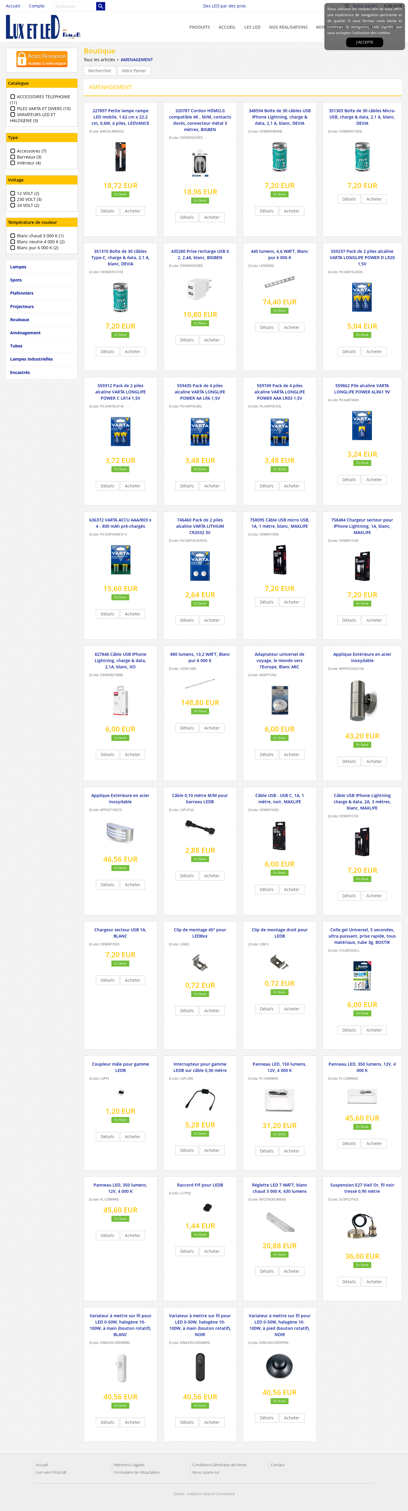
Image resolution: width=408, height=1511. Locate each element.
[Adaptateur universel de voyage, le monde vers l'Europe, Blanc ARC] (280, 719)
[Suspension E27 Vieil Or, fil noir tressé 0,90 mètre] (362, 1247)
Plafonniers (21, 293)
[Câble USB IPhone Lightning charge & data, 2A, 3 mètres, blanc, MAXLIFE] (362, 861)
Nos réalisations (288, 27)
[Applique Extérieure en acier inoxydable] (362, 726)
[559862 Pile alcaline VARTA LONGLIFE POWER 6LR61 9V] (362, 444)
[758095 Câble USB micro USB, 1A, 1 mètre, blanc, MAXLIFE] (279, 579)
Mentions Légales (129, 1464)
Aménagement (25, 333)
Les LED (252, 27)
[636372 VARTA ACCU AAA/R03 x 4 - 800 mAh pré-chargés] (120, 579)
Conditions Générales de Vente (219, 1464)
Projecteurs (22, 306)
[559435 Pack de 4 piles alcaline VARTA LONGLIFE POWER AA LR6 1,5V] (200, 451)
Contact (277, 1464)
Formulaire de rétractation (137, 1472)
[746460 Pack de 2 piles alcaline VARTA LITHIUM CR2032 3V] (200, 585)
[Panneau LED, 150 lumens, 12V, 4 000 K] (279, 1116)
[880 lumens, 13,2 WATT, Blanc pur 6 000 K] (200, 693)
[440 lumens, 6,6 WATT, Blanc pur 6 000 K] (279, 292)
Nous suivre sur (206, 1472)
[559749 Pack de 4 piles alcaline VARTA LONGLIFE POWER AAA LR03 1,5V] (280, 451)
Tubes (16, 346)
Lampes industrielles (31, 359)
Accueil (227, 27)
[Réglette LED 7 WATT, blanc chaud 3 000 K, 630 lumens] (279, 1236)
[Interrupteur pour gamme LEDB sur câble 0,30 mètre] (200, 1115)
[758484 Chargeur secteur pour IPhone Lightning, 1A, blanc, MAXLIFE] (362, 585)
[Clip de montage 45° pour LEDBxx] (200, 975)
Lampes (18, 267)
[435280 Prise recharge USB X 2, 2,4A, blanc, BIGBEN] (200, 305)
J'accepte (364, 42)
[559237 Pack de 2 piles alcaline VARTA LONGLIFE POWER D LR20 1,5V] (362, 316)
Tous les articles (99, 59)
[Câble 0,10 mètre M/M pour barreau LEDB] (200, 841)
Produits (199, 27)
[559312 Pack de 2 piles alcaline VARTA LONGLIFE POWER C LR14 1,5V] (120, 451)
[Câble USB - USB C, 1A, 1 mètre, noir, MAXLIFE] (280, 854)
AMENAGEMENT (137, 59)
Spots (16, 280)
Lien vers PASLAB (51, 1472)
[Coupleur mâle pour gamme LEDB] (120, 1101)
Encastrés (20, 372)
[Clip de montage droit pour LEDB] (279, 974)
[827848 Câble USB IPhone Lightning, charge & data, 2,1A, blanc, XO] (120, 719)
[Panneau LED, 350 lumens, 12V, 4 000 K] (362, 1108)
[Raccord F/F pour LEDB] (200, 1216)
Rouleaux (19, 319)
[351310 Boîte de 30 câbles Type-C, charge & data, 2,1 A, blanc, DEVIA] (120, 316)
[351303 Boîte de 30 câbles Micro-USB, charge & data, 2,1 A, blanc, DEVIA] (362, 176)
